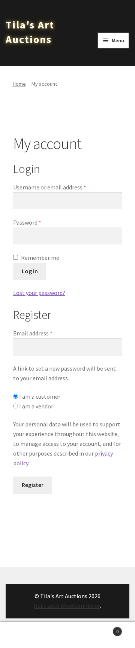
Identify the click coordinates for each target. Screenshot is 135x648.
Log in (30, 271)
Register (33, 485)
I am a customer (39, 396)
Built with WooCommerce (67, 605)
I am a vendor (35, 406)
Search (67, 635)
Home (19, 83)
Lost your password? (39, 292)
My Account (22, 635)
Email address (44, 333)
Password (38, 222)
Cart (104, 628)
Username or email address (60, 187)
